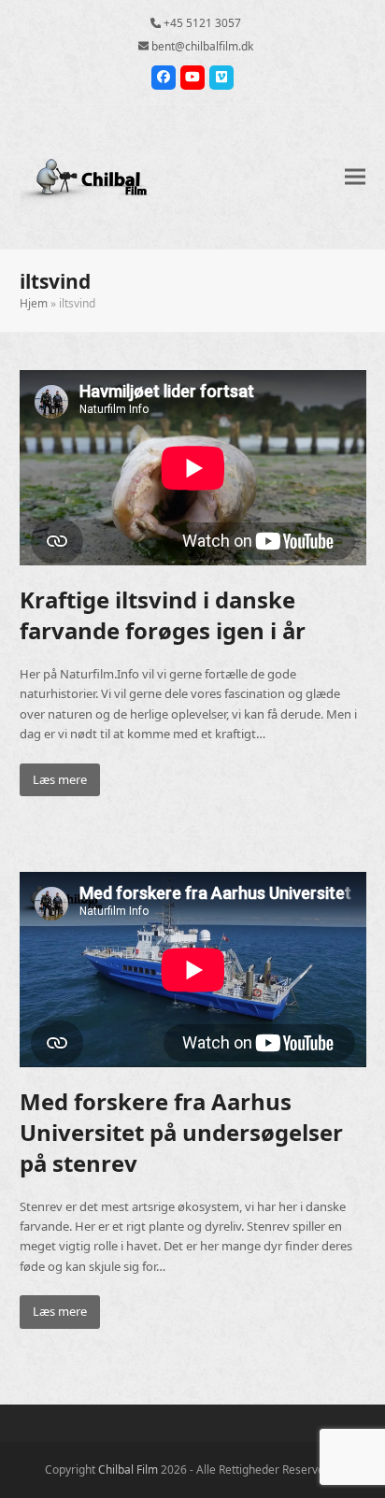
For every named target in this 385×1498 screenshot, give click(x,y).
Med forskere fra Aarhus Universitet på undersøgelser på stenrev (181, 1132)
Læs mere (60, 779)
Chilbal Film (128, 1469)
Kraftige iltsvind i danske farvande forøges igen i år (163, 615)
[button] (355, 176)
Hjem (34, 303)
